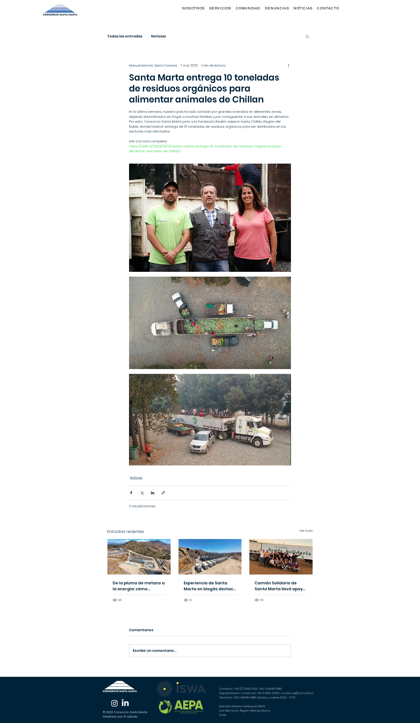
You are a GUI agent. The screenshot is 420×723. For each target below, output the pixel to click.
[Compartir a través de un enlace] (163, 493)
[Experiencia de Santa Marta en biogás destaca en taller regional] (210, 557)
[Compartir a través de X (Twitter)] (142, 493)
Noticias (158, 36)
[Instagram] (114, 703)
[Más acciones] (288, 65)
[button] (221, 8)
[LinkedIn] (125, 703)
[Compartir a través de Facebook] (131, 493)
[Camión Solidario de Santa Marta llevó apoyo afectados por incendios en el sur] (281, 557)
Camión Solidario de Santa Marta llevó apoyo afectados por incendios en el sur (280, 586)
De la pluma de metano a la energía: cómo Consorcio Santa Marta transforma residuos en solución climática (139, 586)
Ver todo (306, 531)
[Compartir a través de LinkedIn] (152, 493)
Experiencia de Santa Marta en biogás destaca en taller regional (210, 586)
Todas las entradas (124, 36)
